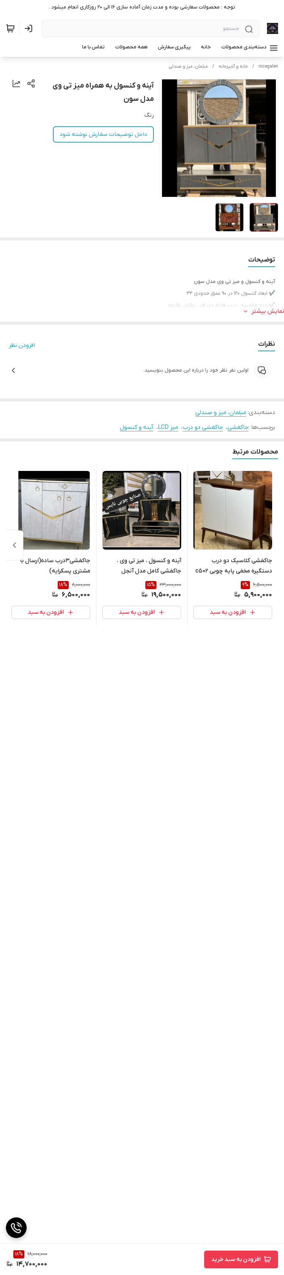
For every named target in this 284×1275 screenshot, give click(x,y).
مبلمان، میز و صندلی (188, 66)
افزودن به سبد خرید (236, 1259)
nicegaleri (268, 66)
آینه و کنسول (136, 427)
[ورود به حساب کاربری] (30, 28)
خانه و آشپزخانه (233, 66)
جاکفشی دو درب (203, 427)
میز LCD (168, 427)
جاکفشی (237, 427)
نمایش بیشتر (267, 311)
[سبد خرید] (10, 28)
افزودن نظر (22, 345)
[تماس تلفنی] (16, 1227)
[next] (14, 545)
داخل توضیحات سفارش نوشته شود (103, 134)
